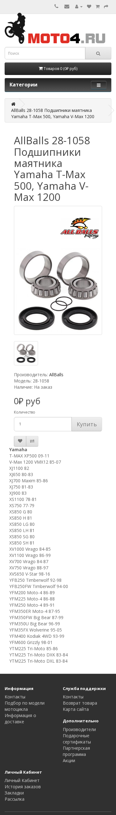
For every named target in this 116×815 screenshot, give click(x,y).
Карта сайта (76, 709)
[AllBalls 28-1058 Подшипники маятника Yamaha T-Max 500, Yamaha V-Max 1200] (58, 270)
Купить (87, 424)
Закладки (14, 793)
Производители (79, 729)
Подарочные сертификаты (77, 739)
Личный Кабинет (22, 780)
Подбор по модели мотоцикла (25, 706)
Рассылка (14, 799)
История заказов (23, 787)
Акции (69, 760)
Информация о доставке (20, 718)
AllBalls (56, 374)
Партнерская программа (76, 751)
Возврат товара (80, 703)
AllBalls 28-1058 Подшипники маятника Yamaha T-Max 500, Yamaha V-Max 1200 (52, 113)
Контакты (15, 697)
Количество (24, 412)
